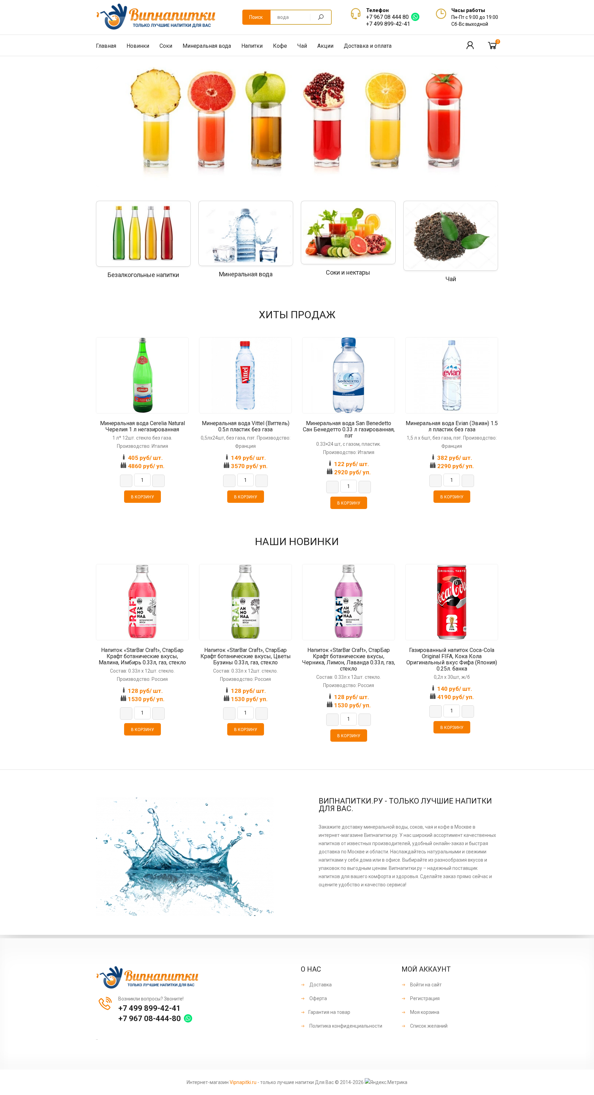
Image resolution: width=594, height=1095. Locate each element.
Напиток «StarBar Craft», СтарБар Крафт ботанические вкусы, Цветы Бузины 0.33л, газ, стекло (245, 656)
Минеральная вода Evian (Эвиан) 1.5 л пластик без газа (452, 426)
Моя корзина (424, 1012)
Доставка (320, 984)
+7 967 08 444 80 (387, 17)
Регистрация (424, 998)
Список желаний (428, 1026)
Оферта (317, 998)
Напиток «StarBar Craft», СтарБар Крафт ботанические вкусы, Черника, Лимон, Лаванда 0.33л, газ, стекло (348, 659)
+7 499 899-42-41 (388, 24)
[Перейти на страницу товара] (142, 375)
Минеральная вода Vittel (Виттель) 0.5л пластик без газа (245, 426)
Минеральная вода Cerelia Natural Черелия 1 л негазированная (142, 426)
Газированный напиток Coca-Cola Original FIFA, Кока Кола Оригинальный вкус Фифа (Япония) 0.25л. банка (451, 659)
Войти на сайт (425, 984)
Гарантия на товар (329, 1012)
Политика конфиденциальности (345, 1026)
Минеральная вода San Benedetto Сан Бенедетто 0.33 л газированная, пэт (349, 429)
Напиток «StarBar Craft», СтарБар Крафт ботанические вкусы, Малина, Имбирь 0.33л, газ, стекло (142, 656)
